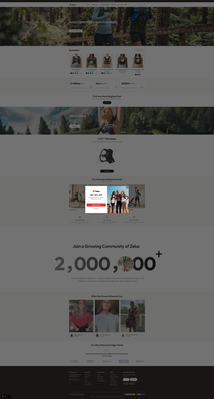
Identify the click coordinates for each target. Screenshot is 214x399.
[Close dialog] (127, 187)
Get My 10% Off (96, 205)
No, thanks (96, 208)
